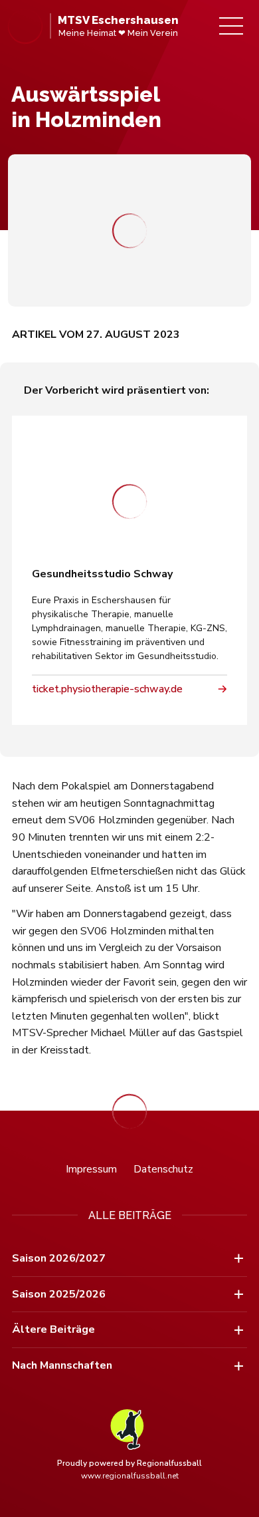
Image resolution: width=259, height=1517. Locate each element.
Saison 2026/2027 (59, 1258)
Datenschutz (163, 1169)
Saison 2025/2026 (59, 1294)
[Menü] (231, 26)
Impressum (91, 1169)
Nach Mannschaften (62, 1365)
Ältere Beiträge (53, 1329)
